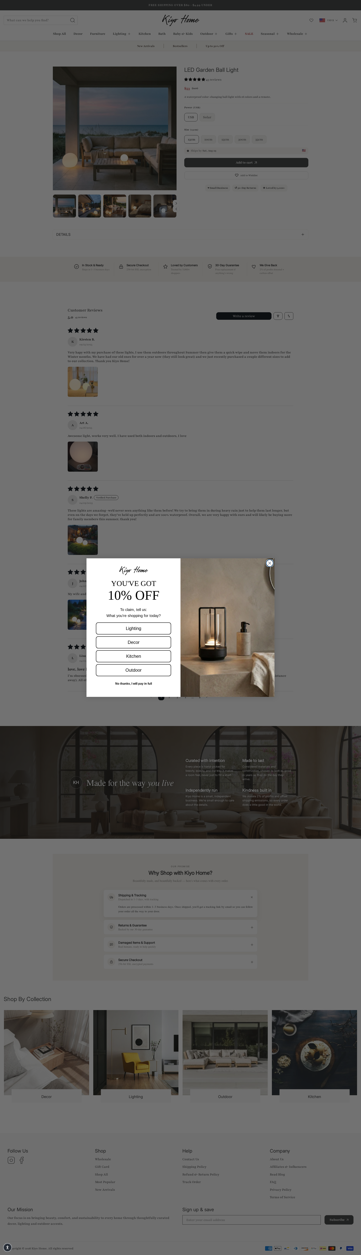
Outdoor (133, 670)
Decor (134, 642)
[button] (7, 1247)
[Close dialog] (269, 563)
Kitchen (133, 656)
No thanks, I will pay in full (133, 683)
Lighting (133, 628)
